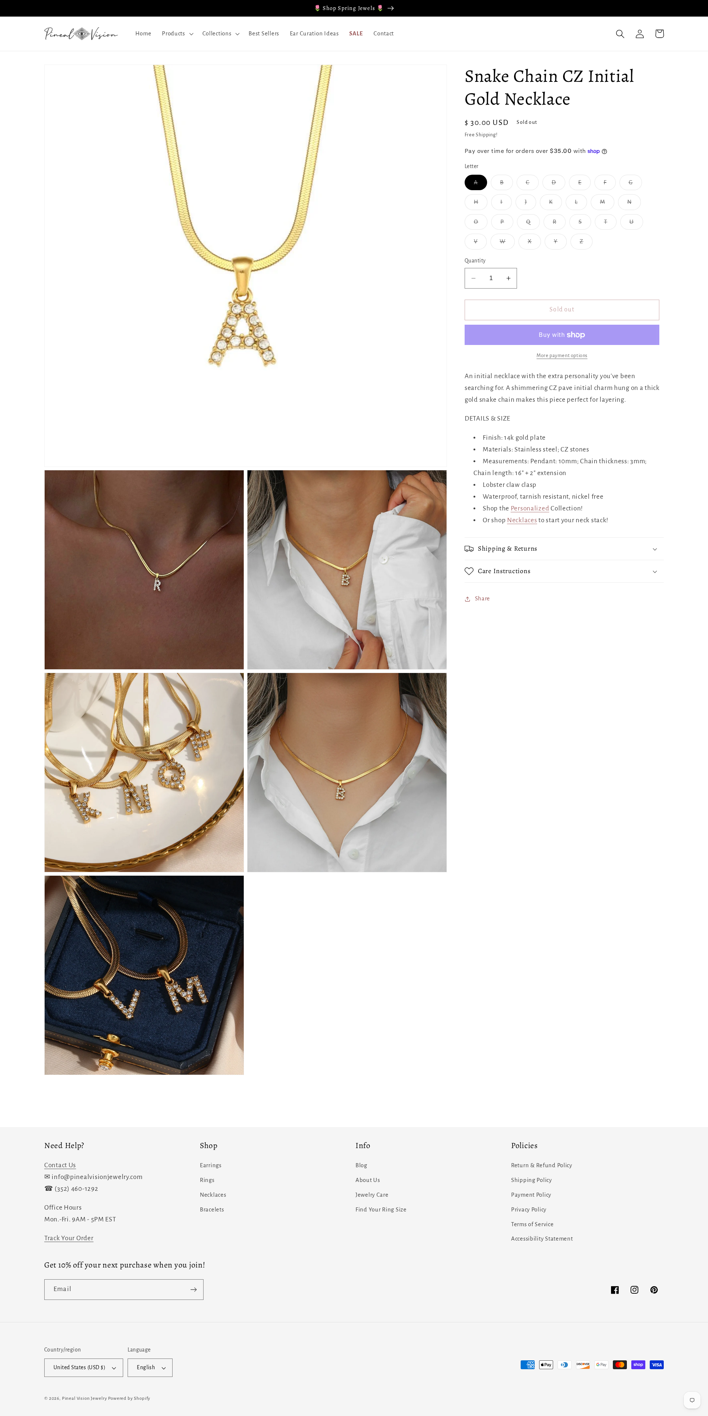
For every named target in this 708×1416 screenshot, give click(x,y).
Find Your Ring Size (381, 1210)
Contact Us (60, 1165)
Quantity (475, 261)
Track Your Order (69, 1238)
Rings (207, 1180)
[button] (177, 34)
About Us (367, 1180)
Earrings (211, 1165)
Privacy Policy (528, 1210)
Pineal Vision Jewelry (84, 1398)
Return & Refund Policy (541, 1165)
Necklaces (522, 520)
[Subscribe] (193, 1289)
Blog (361, 1165)
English (146, 1367)
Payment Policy (531, 1195)
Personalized (530, 508)
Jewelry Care (372, 1195)
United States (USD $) (79, 1367)
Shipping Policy (531, 1180)
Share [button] (482, 599)
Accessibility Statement (542, 1239)
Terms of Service (532, 1224)
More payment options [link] (562, 355)
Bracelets (212, 1210)
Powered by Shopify (129, 1398)
